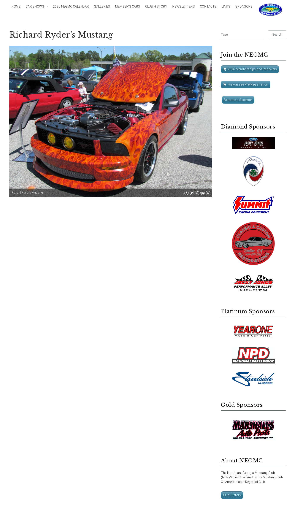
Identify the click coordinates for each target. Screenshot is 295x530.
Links (226, 6)
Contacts (208, 6)
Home (16, 6)
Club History (156, 6)
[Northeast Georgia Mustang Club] (270, 9)
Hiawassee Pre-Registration (248, 84)
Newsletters (183, 6)
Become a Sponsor (238, 100)
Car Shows (35, 6)
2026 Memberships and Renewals (252, 69)
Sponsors (243, 6)
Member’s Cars (127, 6)
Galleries (102, 6)
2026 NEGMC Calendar (71, 6)
